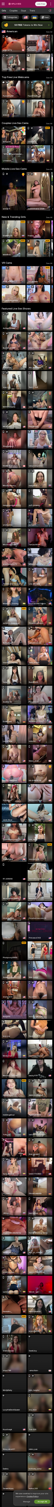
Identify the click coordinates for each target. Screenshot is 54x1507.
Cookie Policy (32, 1496)
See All (49, 32)
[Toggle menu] (3, 4)
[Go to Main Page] (16, 4)
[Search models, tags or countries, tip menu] (50, 11)
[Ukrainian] (34, 17)
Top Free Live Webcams (15, 77)
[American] (26, 17)
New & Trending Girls (14, 216)
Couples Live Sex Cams (15, 123)
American (11, 31)
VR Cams (7, 262)
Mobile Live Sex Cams (14, 168)
